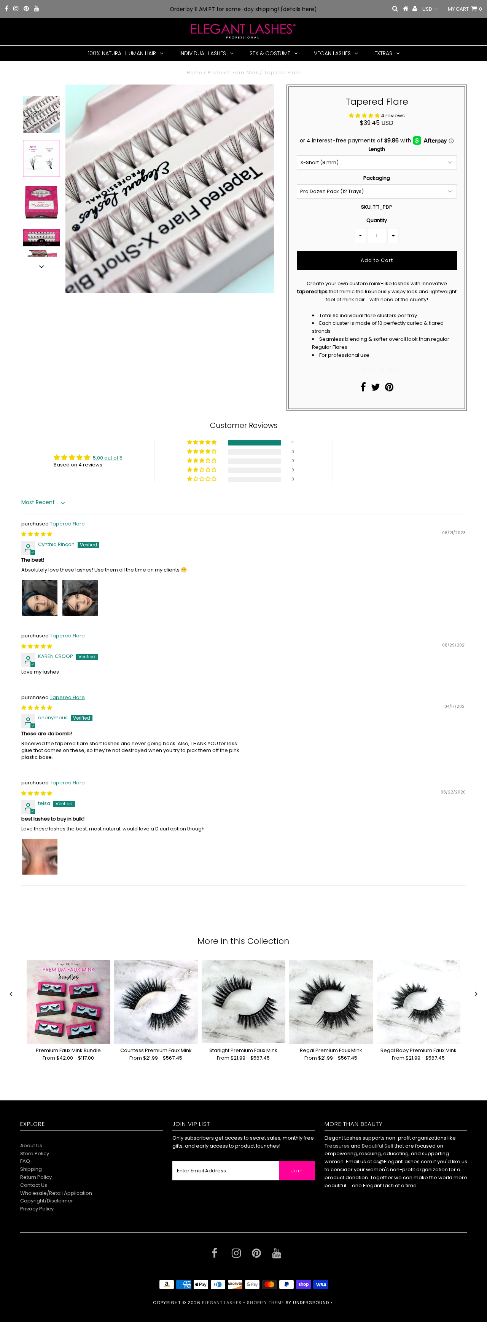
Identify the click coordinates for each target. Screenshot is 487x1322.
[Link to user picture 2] (80, 598)
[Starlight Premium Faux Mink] (243, 1002)
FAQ (25, 1161)
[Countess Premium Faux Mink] (156, 1002)
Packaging (376, 178)
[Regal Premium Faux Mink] (331, 1002)
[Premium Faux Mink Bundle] (68, 1002)
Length (377, 149)
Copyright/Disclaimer (46, 1200)
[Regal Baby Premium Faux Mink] (418, 1002)
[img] (36, 534)
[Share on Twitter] (375, 389)
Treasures (338, 1146)
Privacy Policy (37, 1208)
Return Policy (36, 1177)
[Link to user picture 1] (39, 598)
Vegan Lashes (332, 53)
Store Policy (34, 1153)
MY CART (465, 9)
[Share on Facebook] (363, 389)
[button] (365, 115)
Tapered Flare (67, 523)
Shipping (31, 1169)
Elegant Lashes (222, 1303)
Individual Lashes (203, 53)
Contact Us (33, 1185)
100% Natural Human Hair (122, 53)
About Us (31, 1145)
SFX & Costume (270, 53)
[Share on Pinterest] (389, 389)
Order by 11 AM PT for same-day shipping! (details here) (243, 9)
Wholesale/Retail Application (56, 1193)
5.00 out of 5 (108, 457)
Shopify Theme (265, 1303)
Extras (383, 53)
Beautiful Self (377, 1146)
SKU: (366, 207)
